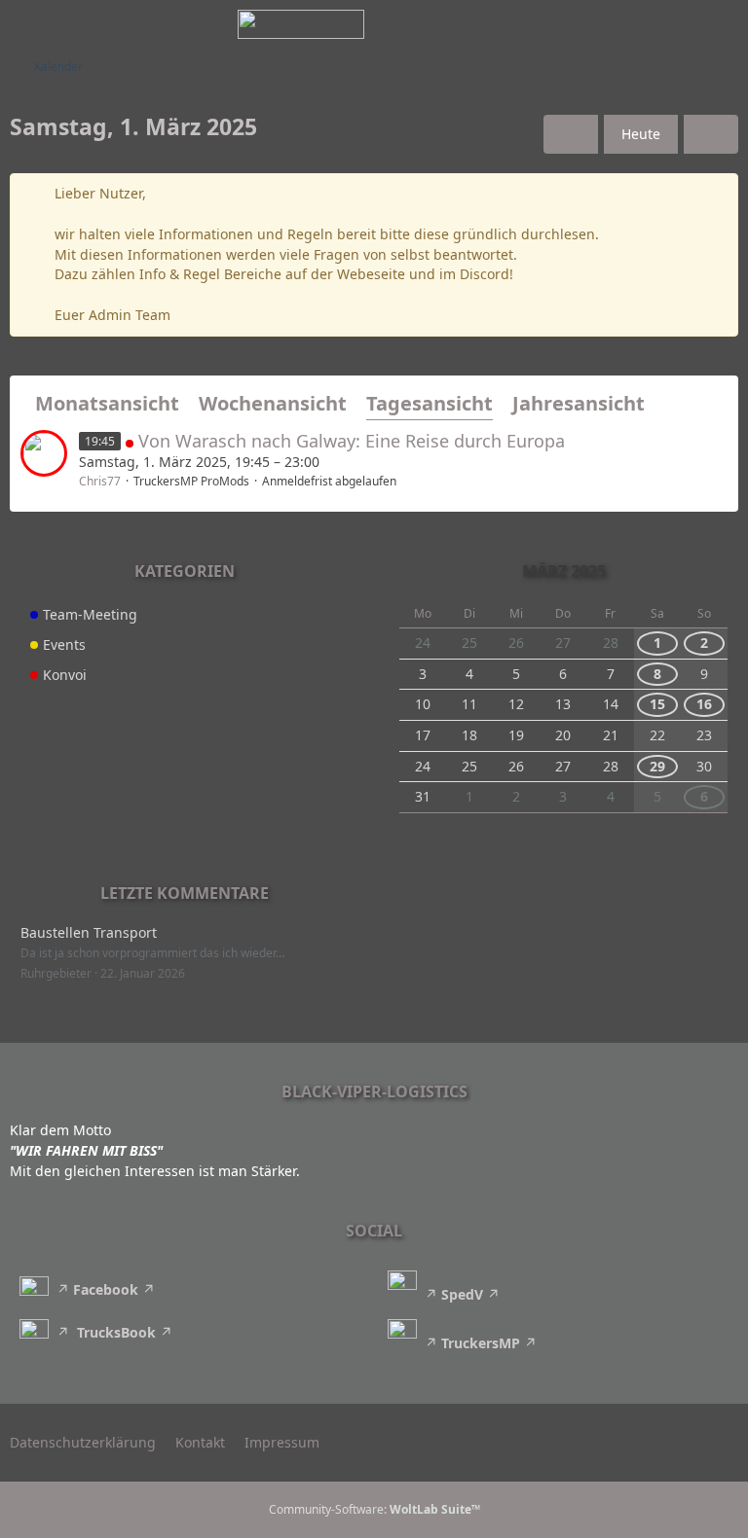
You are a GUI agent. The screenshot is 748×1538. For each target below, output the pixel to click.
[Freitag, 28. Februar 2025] (570, 135)
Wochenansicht (273, 403)
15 (657, 704)
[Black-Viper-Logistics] (301, 24)
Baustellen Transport (88, 932)
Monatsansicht (107, 403)
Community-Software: (374, 1509)
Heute (640, 134)
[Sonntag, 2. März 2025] (711, 135)
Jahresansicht (578, 403)
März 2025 (564, 571)
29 (657, 766)
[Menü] (722, 24)
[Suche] (625, 24)
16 (704, 704)
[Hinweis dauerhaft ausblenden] (716, 195)
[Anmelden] (673, 24)
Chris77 (100, 481)
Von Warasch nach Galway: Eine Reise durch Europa (351, 440)
